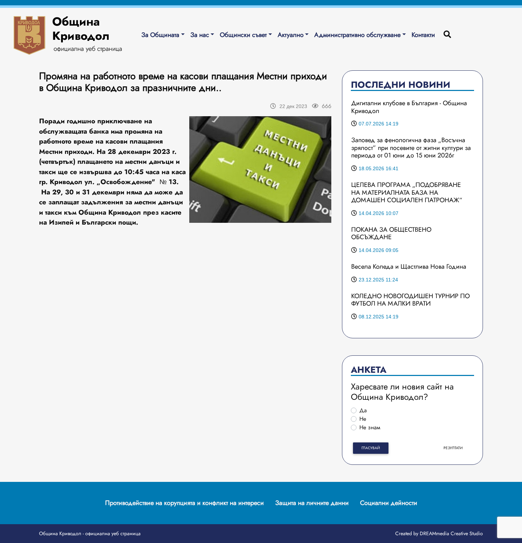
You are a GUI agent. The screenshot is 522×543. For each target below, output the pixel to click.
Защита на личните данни (312, 502)
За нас (199, 34)
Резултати (453, 448)
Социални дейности (388, 502)
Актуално (291, 34)
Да (363, 410)
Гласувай (370, 448)
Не (362, 419)
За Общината (160, 34)
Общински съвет (243, 34)
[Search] (447, 35)
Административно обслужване (357, 34)
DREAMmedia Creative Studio (451, 533)
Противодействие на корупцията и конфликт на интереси (184, 502)
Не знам (369, 427)
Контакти (423, 34)
